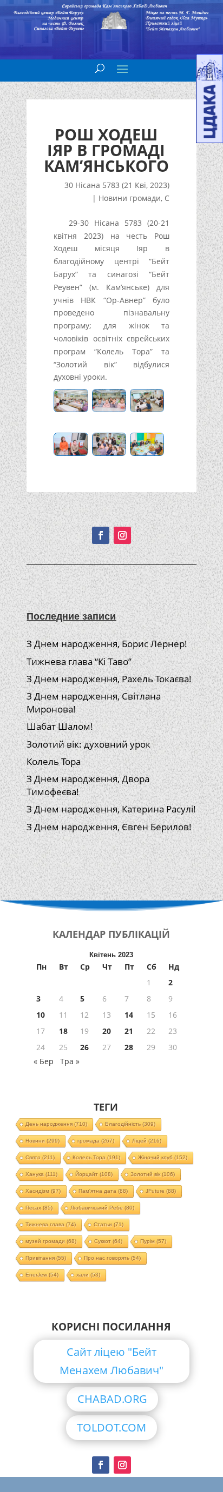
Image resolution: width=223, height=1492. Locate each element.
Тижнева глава (50, 1224)
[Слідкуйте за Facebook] (100, 535)
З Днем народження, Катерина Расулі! (111, 809)
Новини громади (130, 198)
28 (128, 1047)
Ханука (41, 1174)
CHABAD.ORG (112, 1399)
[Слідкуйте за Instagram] (122, 535)
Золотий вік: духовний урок (88, 744)
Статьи (108, 1224)
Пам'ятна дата (103, 1191)
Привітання (45, 1258)
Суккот (108, 1241)
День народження (56, 1124)
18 (63, 1031)
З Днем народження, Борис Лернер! (107, 643)
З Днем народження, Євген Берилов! (109, 827)
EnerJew (41, 1275)
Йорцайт (94, 1174)
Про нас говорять (112, 1258)
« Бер (44, 1061)
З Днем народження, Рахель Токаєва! (109, 679)
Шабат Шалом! (60, 726)
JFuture (161, 1191)
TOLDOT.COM (111, 1427)
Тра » (70, 1061)
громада (95, 1141)
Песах (39, 1208)
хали (88, 1275)
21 (128, 1031)
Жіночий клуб (162, 1157)
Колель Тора (54, 761)
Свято (40, 1157)
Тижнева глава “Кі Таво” (79, 661)
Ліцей (146, 1141)
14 (128, 1015)
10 (40, 1015)
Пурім (153, 1241)
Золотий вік (152, 1174)
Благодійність (130, 1124)
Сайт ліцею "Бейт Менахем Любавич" (111, 1361)
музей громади (50, 1241)
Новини (42, 1141)
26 (84, 1047)
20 (106, 1031)
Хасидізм (43, 1191)
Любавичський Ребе (102, 1208)
